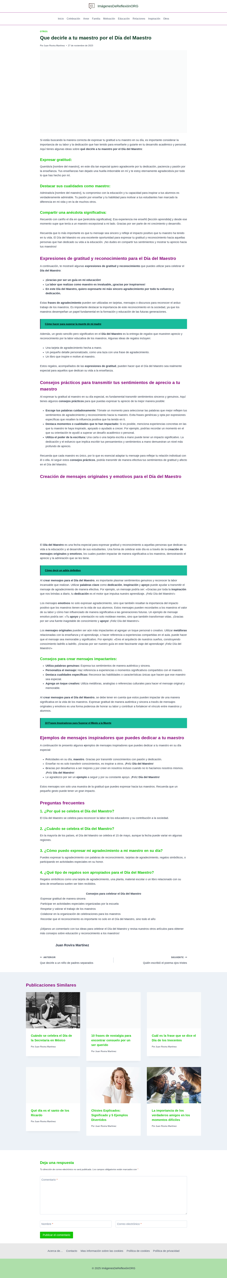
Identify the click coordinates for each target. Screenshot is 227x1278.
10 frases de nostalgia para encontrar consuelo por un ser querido (111, 1040)
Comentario (49, 1179)
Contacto (71, 1250)
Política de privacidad (166, 1250)
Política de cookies (138, 1250)
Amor (86, 18)
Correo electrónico (129, 1224)
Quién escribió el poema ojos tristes (165, 960)
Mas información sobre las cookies (102, 1250)
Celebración (73, 18)
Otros (166, 18)
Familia (96, 18)
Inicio (61, 18)
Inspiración (154, 18)
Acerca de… (55, 1250)
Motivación (109, 18)
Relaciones (139, 18)
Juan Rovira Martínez (54, 45)
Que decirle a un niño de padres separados (66, 960)
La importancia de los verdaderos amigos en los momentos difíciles (171, 1115)
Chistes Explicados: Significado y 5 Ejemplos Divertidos (109, 1115)
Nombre (47, 1224)
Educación (124, 18)
